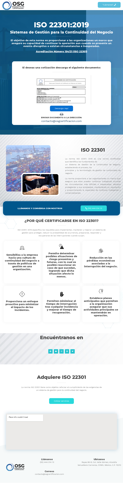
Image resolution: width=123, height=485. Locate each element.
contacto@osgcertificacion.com (49, 474)
